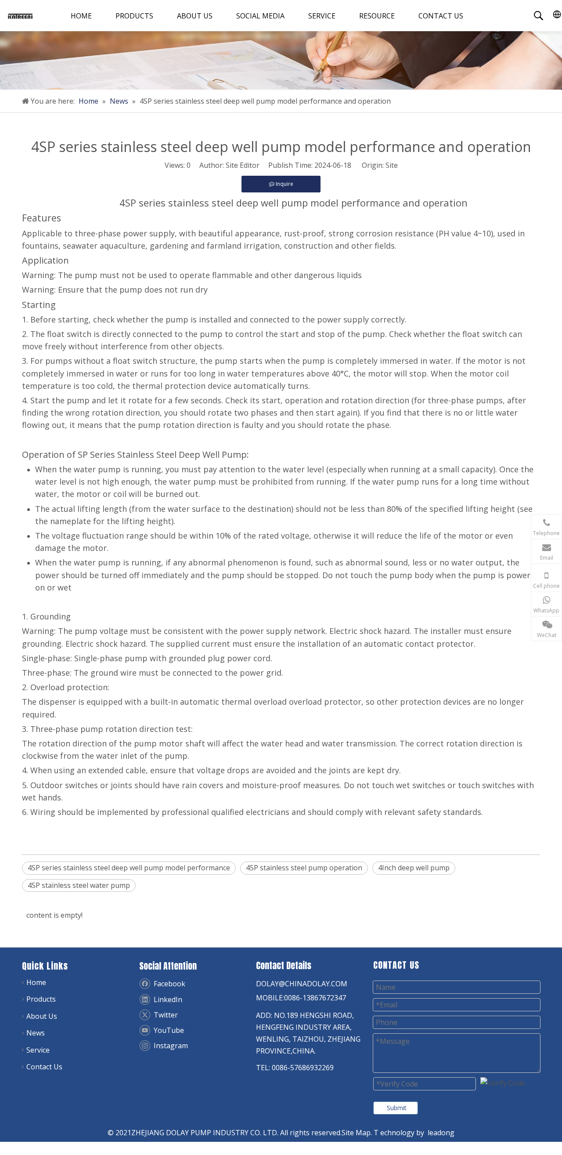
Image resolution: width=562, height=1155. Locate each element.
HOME (81, 16)
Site (391, 165)
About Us (41, 1016)
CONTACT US (440, 16)
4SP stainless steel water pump (79, 885)
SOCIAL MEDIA (260, 16)
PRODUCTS (134, 16)
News (35, 1033)
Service (38, 1050)
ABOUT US (195, 16)
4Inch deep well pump (414, 868)
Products (41, 999)
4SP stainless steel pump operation (304, 868)
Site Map (356, 1132)
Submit (397, 1108)
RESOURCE (377, 16)
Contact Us (44, 1067)
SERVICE (321, 16)
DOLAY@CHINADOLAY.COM (301, 983)
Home (36, 982)
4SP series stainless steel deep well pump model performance (129, 868)
